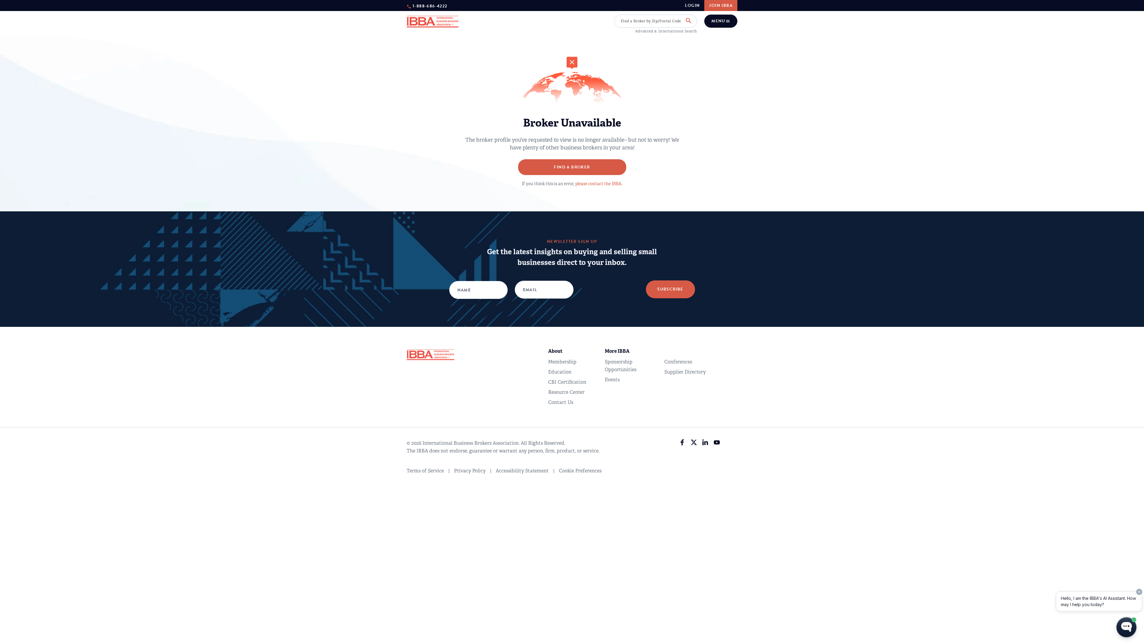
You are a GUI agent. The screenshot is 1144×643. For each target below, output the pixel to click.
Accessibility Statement (522, 471)
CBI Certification (567, 382)
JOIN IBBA (721, 5)
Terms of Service (425, 471)
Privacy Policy (470, 471)
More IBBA (617, 351)
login (692, 5)
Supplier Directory (685, 372)
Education (559, 372)
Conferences (678, 362)
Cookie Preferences (580, 471)
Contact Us (560, 402)
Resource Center (566, 392)
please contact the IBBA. (598, 183)
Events (612, 380)
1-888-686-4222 (430, 6)
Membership (562, 362)
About (555, 351)
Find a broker (572, 167)
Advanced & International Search (666, 31)
